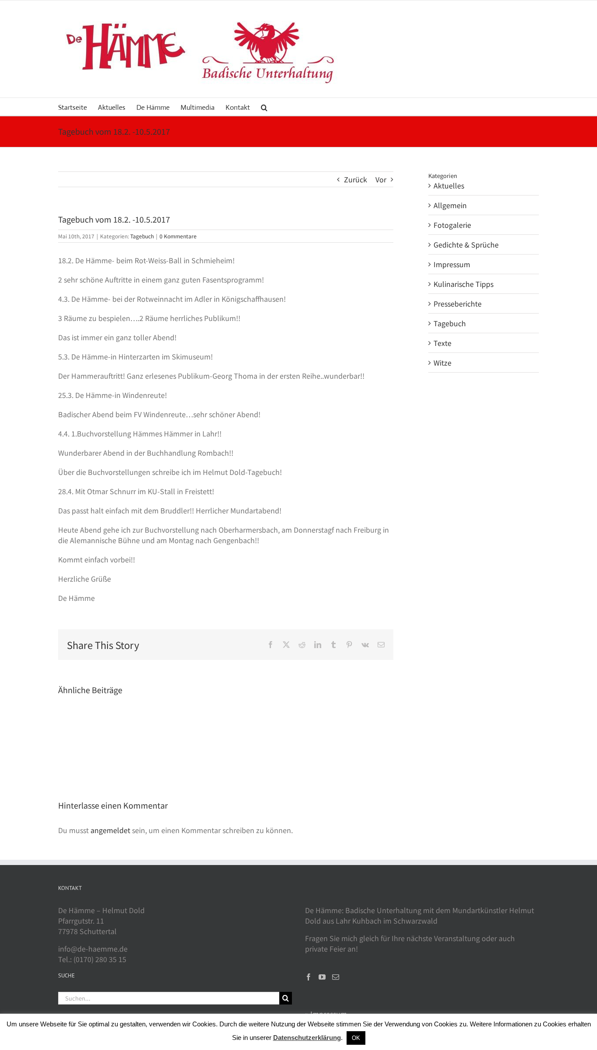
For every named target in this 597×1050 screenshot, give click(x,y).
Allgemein (450, 205)
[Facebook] (308, 976)
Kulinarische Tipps (463, 284)
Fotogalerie (452, 225)
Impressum (452, 264)
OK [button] (356, 1038)
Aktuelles (449, 185)
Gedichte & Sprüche (466, 244)
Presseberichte (458, 303)
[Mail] (335, 976)
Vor (380, 179)
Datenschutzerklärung (307, 1037)
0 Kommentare (178, 236)
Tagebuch (142, 236)
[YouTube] (322, 976)
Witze (442, 362)
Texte (442, 343)
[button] (264, 106)
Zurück (355, 179)
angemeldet (110, 830)
